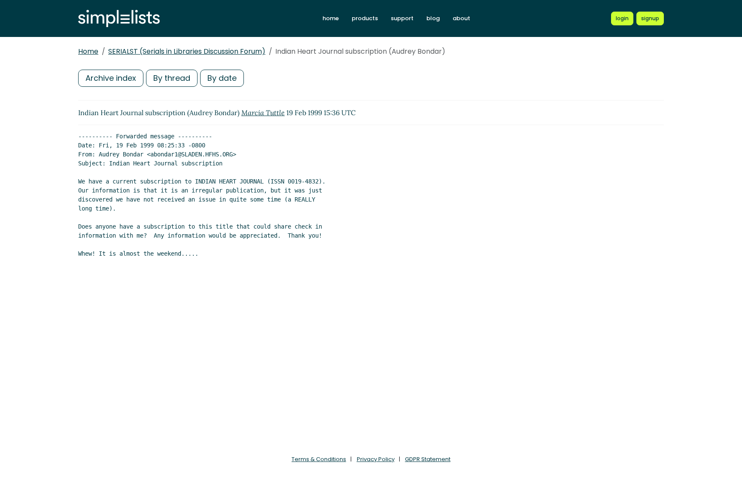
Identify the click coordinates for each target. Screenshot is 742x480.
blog (433, 18)
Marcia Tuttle (263, 112)
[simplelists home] (119, 19)
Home (88, 51)
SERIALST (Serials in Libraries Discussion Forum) (186, 51)
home (330, 18)
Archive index (110, 78)
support (402, 18)
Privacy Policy (376, 459)
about (461, 18)
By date (222, 78)
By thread (171, 78)
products (365, 18)
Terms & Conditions (319, 459)
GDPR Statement (427, 459)
